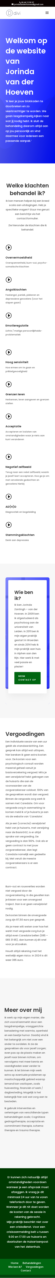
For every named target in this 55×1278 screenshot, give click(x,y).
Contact (26, 1270)
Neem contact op (27, 678)
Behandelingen (31, 1263)
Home (14, 1263)
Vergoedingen (34, 1267)
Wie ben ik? (15, 1267)
